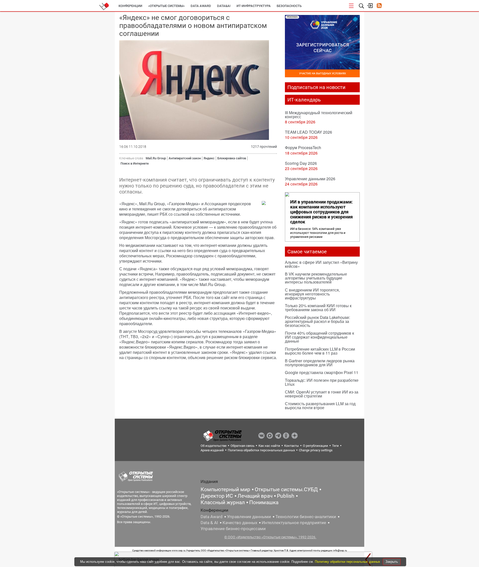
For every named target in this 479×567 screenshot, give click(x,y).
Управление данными (249, 516)
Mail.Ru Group (156, 158)
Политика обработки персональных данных (261, 450)
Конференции (130, 6)
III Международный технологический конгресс (318, 114)
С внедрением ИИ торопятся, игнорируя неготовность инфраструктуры (312, 294)
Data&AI (224, 6)
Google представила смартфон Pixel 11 (321, 372)
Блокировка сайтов (231, 158)
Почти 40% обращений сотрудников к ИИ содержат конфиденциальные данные (319, 337)
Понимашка (263, 502)
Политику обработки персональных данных (348, 562)
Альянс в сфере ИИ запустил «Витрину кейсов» (321, 264)
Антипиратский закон (185, 158)
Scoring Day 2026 (301, 163)
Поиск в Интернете (134, 163)
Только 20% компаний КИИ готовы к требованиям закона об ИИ (318, 307)
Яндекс (209, 158)
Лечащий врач (255, 496)
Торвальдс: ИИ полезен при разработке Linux (322, 382)
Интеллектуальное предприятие (294, 522)
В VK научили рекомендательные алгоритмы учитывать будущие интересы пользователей (316, 278)
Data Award (212, 516)
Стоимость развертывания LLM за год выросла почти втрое (320, 405)
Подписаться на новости (316, 87)
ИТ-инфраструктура (254, 6)
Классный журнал (223, 502)
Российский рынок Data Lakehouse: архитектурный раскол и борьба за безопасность (317, 321)
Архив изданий (212, 450)
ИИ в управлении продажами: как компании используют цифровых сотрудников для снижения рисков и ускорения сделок (321, 211)
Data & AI (209, 522)
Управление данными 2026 (310, 179)
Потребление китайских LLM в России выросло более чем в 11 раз (320, 351)
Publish (285, 496)
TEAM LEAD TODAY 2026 (308, 132)
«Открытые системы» (166, 6)
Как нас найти (269, 446)
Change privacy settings (316, 450)
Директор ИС (217, 496)
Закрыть (391, 562)
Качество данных (240, 522)
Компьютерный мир (225, 489)
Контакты (291, 446)
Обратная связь (242, 446)
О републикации (315, 446)
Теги (335, 446)
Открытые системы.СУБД (286, 489)
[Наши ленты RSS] (379, 6)
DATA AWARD (201, 6)
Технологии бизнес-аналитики (305, 516)
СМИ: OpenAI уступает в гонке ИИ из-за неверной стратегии (321, 394)
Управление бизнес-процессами (233, 528)
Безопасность (289, 6)
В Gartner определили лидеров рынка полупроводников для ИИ (320, 363)
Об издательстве (214, 446)
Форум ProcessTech (303, 147)
